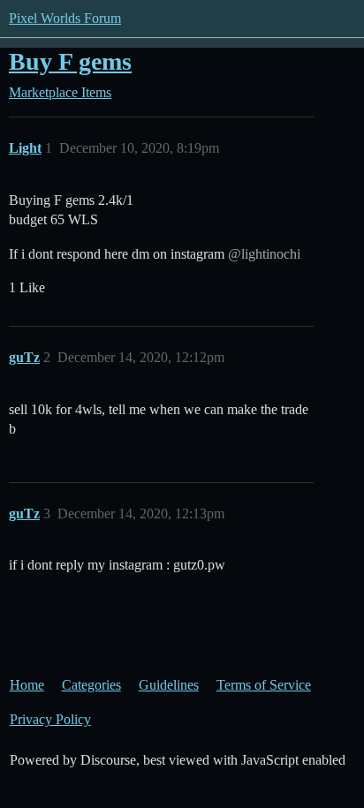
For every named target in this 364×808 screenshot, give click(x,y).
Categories (91, 684)
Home (27, 684)
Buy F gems (70, 61)
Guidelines (169, 684)
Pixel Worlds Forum (65, 18)
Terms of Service (263, 684)
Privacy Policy (50, 719)
